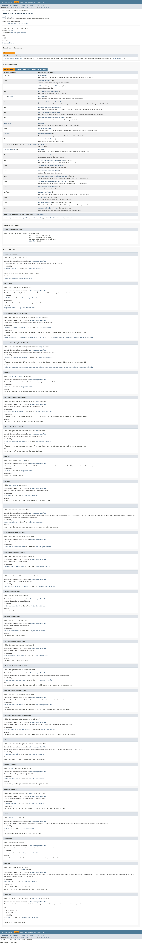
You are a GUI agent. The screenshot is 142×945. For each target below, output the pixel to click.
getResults (42, 144)
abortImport (42, 75)
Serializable (23, 23)
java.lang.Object (7, 17)
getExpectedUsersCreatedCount (49, 112)
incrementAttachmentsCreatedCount (50, 165)
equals (11, 218)
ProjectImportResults (9, 23)
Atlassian (17, 939)
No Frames (30, 5)
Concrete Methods (39, 69)
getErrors (41, 96)
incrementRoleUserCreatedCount (49, 181)
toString (56, 218)
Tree (25, 2)
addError (41, 80)
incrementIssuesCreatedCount (48, 171)
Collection (8, 149)
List (5, 96)
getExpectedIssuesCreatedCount (49, 107)
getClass (26, 218)
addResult (41, 86)
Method (25, 7)
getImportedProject (45, 133)
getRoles (41, 149)
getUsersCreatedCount (46, 155)
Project (6, 133)
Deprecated (32, 2)
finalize (18, 218)
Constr (19, 7)
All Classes (41, 5)
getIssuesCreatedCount (46, 139)
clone (6, 218)
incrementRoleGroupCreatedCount (49, 176)
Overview (4, 2)
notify (41, 218)
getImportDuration (44, 128)
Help (43, 2)
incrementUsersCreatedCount (48, 187)
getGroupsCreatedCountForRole (49, 117)
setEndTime (42, 197)
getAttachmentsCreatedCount (48, 91)
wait (62, 218)
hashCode (34, 218)
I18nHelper (117, 58)
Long (34, 144)
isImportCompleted (44, 192)
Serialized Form (8, 43)
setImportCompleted (45, 202)
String (47, 80)
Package (10, 2)
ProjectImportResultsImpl (13, 58)
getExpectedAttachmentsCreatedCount (51, 102)
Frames (23, 5)
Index (38, 2)
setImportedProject (45, 208)
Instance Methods (23, 69)
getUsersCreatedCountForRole (48, 160)
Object (10, 31)
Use (21, 2)
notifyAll (48, 218)
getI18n (41, 123)
